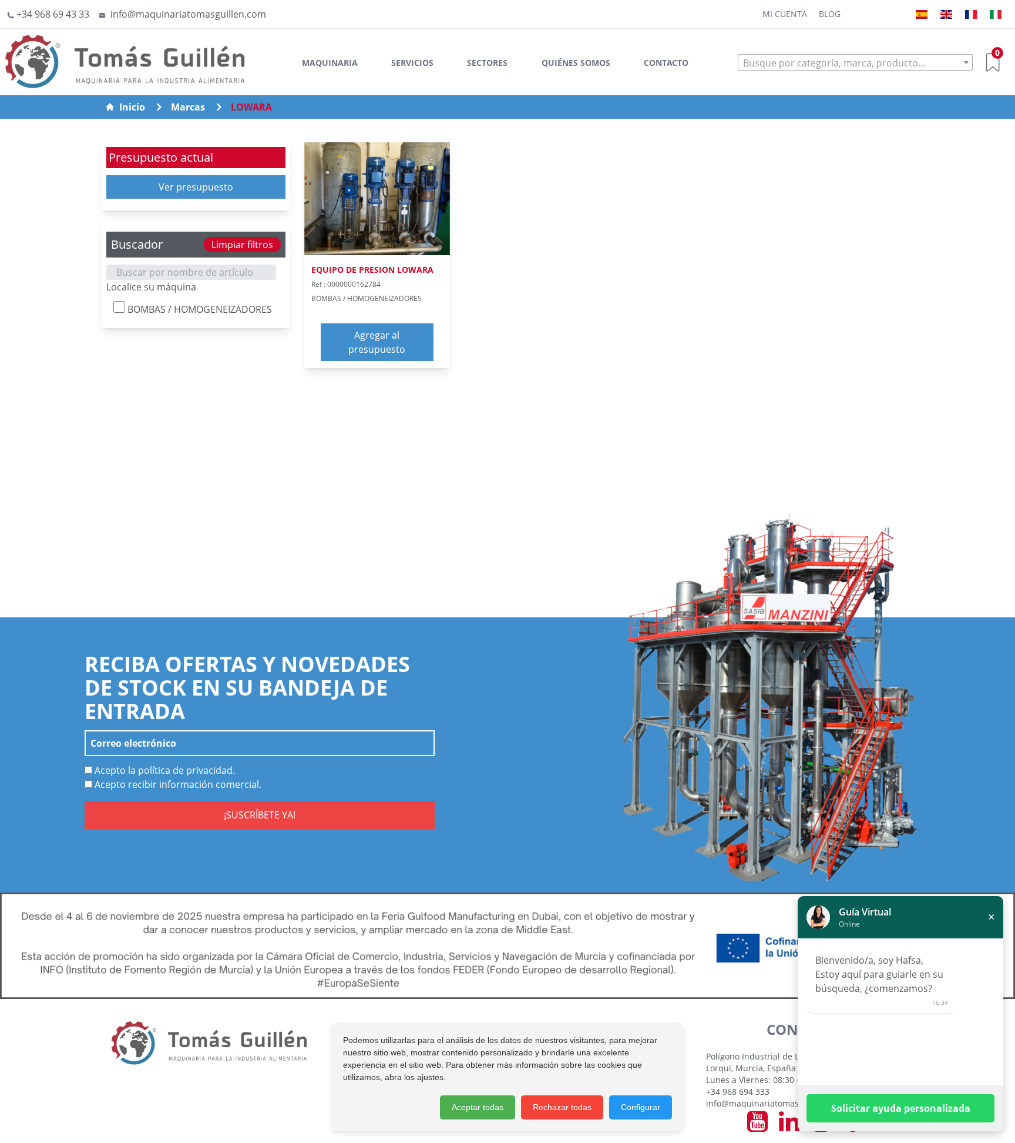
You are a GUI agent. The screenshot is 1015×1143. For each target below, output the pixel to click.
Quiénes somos (576, 62)
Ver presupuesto (196, 187)
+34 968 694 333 (737, 1091)
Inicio (132, 107)
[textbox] (855, 63)
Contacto (666, 62)
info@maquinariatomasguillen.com (775, 1103)
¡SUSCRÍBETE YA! (259, 814)
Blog (830, 13)
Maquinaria (330, 62)
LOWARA (251, 107)
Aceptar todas (477, 1107)
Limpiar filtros (242, 244)
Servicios (412, 62)
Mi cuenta (784, 13)
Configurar (640, 1107)
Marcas (188, 107)
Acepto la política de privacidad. (163, 770)
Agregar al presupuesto (376, 342)
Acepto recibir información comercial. (176, 784)
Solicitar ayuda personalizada (900, 1108)
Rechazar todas (562, 1107)
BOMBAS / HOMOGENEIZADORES (198, 309)
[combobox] (855, 62)
